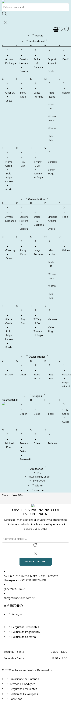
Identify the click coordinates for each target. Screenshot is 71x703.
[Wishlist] (61, 29)
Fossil (51, 413)
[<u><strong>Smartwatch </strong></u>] (7, 407)
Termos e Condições (22, 684)
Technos (52, 443)
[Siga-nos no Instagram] (14, 606)
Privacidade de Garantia (24, 679)
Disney (9, 374)
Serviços (17, 614)
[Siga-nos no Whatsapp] (21, 606)
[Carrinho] (56, 29)
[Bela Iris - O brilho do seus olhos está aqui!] (8, 1)
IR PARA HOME (35, 561)
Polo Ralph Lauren (9, 177)
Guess (8, 100)
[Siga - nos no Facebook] (7, 606)
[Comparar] (66, 29)
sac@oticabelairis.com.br (19, 598)
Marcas (39, 35)
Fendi (65, 59)
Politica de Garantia (24, 636)
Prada (8, 189)
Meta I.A (39, 490)
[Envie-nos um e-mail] (11, 606)
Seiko (23, 451)
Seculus (24, 443)
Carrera (24, 71)
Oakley (66, 92)
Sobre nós (16, 699)
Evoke (51, 71)
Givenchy (10, 92)
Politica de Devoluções (24, 694)
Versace (52, 161)
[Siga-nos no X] (5, 606)
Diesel (37, 413)
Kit (39, 472)
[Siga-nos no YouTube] (18, 606)
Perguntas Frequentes (25, 627)
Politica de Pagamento (26, 632)
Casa (5, 495)
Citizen (23, 413)
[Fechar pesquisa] (5, 22)
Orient (37, 443)
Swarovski (25, 459)
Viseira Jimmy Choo (39, 476)
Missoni (52, 128)
